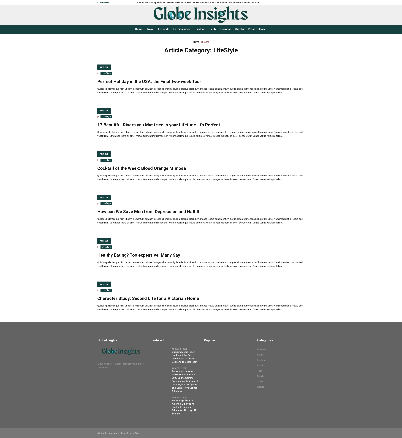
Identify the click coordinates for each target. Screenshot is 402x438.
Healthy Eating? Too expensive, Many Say (138, 255)
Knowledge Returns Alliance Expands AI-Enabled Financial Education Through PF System (184, 407)
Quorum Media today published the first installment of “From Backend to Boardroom (163, 2)
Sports (260, 376)
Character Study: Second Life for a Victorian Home (148, 298)
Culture (261, 355)
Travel (260, 381)
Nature (260, 387)
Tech (259, 371)
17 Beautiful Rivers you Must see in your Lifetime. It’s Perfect (158, 125)
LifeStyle (106, 73)
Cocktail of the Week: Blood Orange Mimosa (141, 168)
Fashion (261, 360)
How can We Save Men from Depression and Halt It (148, 212)
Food (260, 365)
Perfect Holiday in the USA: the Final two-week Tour (149, 81)
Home (196, 42)
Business (262, 349)
